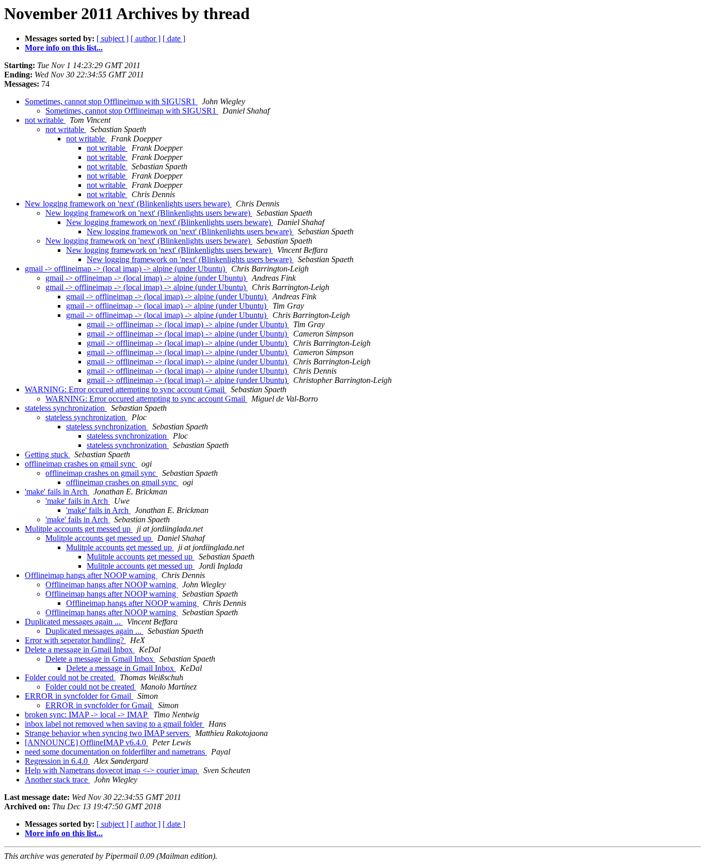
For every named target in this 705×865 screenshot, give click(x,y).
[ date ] (174, 38)
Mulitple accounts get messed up (79, 528)
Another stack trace (57, 779)
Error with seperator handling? (75, 640)
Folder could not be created (70, 677)
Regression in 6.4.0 (57, 761)
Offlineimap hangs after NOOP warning (91, 575)
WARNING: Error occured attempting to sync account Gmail (126, 389)
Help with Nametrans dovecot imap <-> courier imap (112, 770)
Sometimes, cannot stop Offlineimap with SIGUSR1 (111, 101)
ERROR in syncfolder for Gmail (79, 696)
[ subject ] (113, 38)
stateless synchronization (66, 408)
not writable (45, 120)
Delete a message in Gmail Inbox (80, 649)
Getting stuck (47, 454)
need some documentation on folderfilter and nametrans (116, 751)
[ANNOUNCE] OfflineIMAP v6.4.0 (86, 742)
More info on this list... (64, 47)
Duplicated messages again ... (74, 621)
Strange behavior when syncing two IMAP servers (108, 733)
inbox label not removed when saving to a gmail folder (114, 723)
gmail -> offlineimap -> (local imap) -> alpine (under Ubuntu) (126, 268)
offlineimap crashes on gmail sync (81, 463)
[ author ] (146, 38)
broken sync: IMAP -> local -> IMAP (87, 714)
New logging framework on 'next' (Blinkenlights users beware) (128, 203)
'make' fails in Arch (57, 491)
